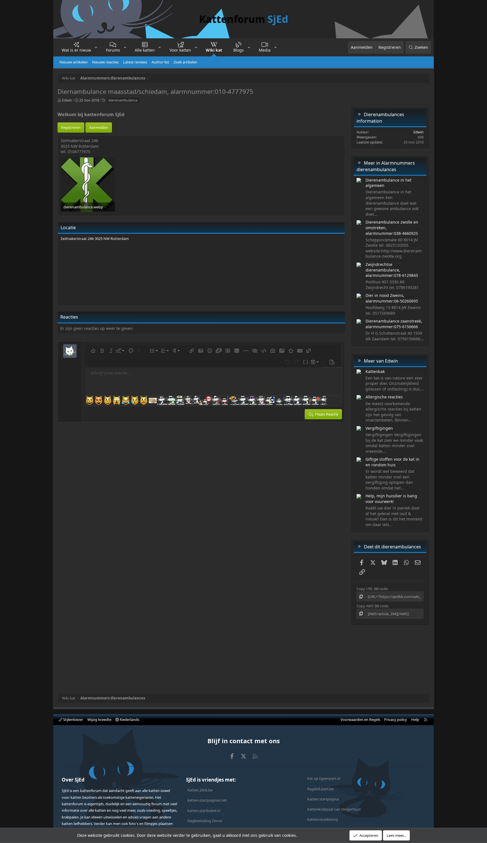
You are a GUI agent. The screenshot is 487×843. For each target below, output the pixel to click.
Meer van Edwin (381, 361)
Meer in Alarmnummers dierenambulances (386, 166)
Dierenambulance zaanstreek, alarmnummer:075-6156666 (394, 323)
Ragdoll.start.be (320, 788)
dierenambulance (123, 100)
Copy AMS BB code (372, 605)
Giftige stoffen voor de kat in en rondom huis (392, 461)
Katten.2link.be (199, 790)
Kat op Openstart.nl (323, 778)
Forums (113, 50)
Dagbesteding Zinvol (204, 820)
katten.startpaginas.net (207, 800)
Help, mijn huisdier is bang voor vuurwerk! (391, 498)
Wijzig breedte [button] (99, 719)
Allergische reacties (384, 397)
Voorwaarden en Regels (360, 719)
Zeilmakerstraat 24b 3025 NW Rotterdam (95, 238)
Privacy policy (395, 719)
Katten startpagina (323, 799)
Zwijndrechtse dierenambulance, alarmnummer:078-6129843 (392, 270)
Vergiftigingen (379, 428)
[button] (96, 47)
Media (265, 50)
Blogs (238, 50)
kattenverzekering (322, 819)
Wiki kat (214, 50)
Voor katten (180, 50)
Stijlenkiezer (72, 719)
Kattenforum (243, 19)
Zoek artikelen (185, 62)
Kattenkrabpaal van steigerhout (334, 809)
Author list (160, 62)
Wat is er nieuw (76, 50)
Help (415, 719)
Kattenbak (375, 371)
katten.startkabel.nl (203, 810)
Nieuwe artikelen (73, 62)
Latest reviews (135, 62)
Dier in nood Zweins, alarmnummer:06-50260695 (392, 298)
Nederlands (129, 719)
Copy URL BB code (372, 588)
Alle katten (145, 50)
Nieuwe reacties (105, 62)
